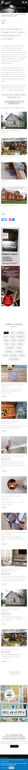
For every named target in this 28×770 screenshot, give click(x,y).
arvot (12, 333)
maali (13, 344)
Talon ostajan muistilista (10, 156)
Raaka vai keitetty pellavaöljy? (12, 385)
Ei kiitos (11, 767)
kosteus (14, 340)
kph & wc (21, 340)
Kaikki (6, 333)
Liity (14, 746)
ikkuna (12, 336)
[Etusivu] (5, 2)
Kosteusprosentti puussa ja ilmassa (14, 532)
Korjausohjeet (4, 182)
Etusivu (3, 14)
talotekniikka (18, 351)
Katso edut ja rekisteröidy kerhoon (16, 102)
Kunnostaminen (9, 14)
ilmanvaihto (21, 336)
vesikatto (22, 355)
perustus (20, 344)
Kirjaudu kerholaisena (10, 101)
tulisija (5, 355)
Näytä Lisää (14, 673)
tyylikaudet (13, 355)
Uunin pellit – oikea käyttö (10, 421)
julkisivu (6, 340)
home (6, 336)
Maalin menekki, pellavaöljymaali (13, 456)
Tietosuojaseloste (11, 765)
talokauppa (9, 351)
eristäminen (20, 333)
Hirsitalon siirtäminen (9, 205)
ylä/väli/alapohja (14, 359)
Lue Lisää (4, 396)
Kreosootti (5, 181)
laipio (7, 344)
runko (19, 348)
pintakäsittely (10, 348)
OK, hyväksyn (4, 767)
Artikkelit (16, 14)
